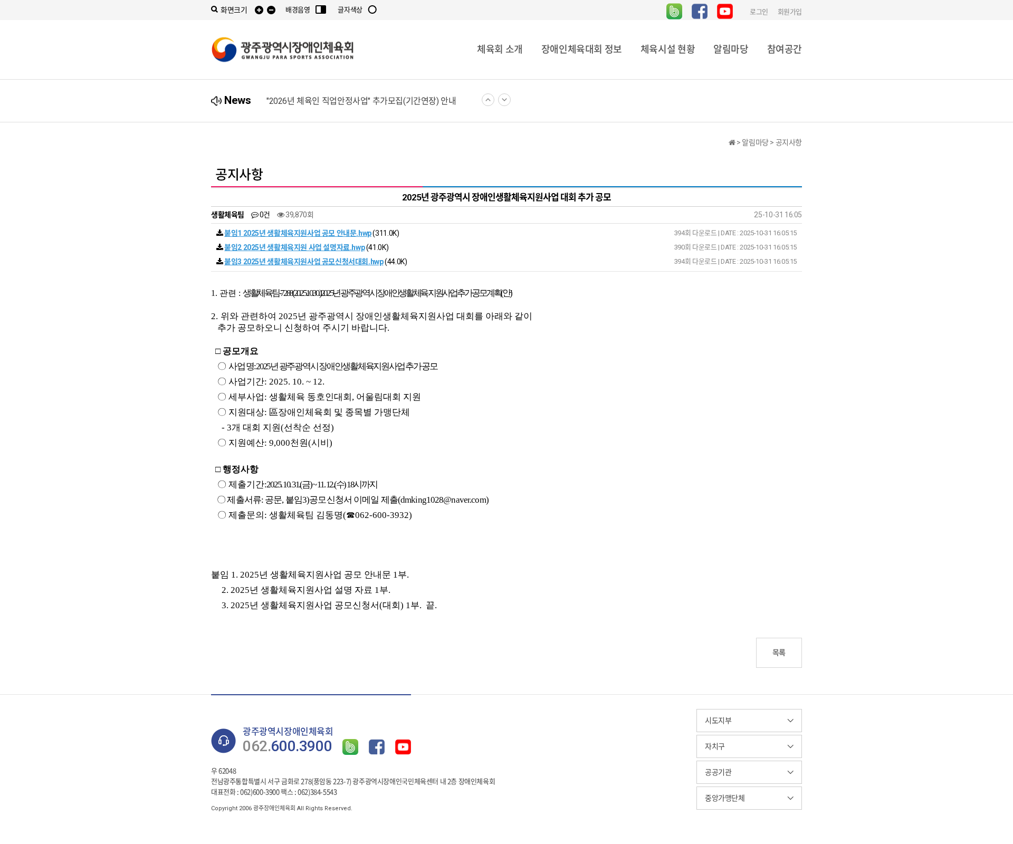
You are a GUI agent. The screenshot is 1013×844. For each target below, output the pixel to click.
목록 (779, 652)
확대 (259, 10)
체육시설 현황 (668, 49)
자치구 (715, 746)
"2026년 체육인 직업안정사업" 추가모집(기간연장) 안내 (361, 101)
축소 (271, 10)
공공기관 (718, 772)
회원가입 (790, 11)
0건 (264, 214)
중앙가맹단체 (725, 798)
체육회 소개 (500, 49)
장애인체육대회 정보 (581, 49)
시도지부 (718, 720)
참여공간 (784, 49)
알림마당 (730, 49)
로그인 (759, 11)
